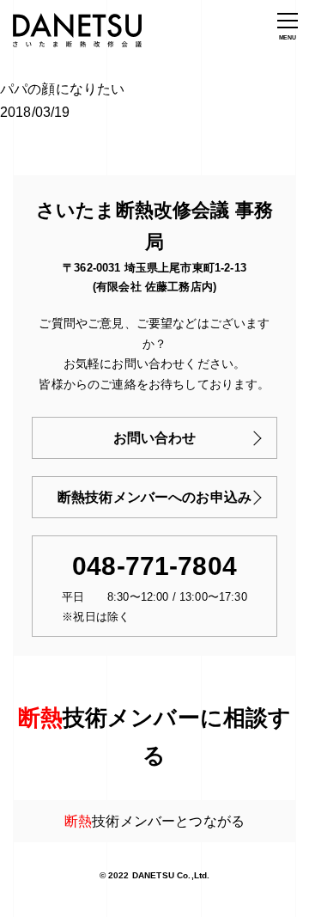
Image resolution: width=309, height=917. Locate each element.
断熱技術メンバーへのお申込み (154, 497)
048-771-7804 (154, 566)
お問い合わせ (155, 438)
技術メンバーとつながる (154, 821)
